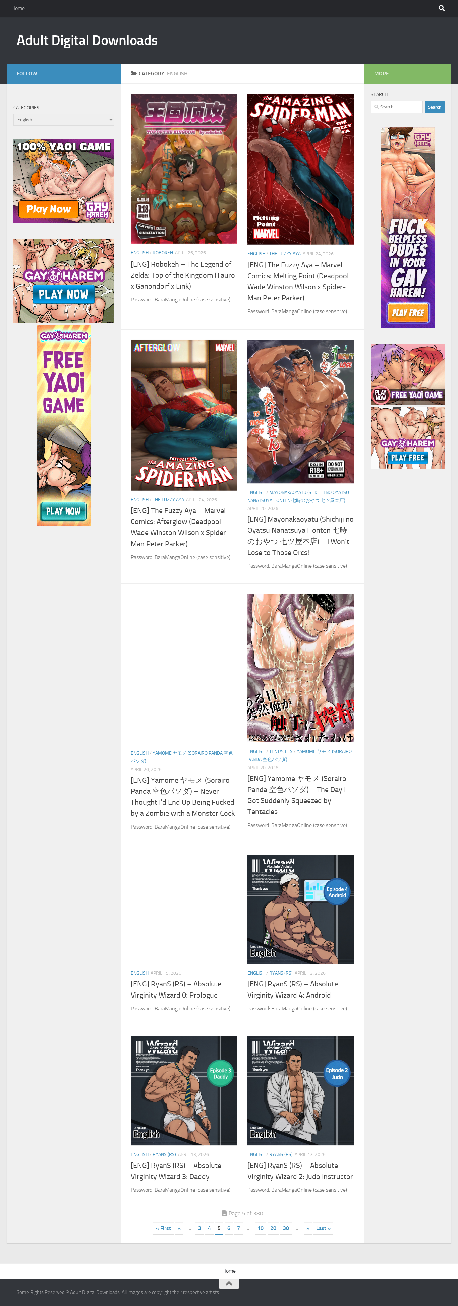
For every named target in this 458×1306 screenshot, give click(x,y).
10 (260, 1228)
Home (18, 8)
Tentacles (281, 751)
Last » (323, 1228)
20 (273, 1228)
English (140, 253)
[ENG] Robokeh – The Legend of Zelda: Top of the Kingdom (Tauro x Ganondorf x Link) (183, 275)
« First (163, 1228)
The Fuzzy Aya (285, 254)
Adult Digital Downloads (87, 40)
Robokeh (163, 253)
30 (286, 1228)
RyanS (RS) (281, 973)
